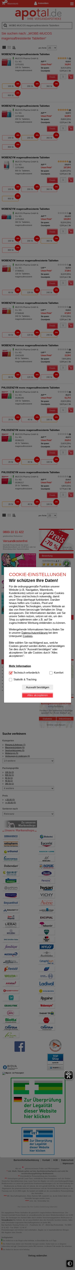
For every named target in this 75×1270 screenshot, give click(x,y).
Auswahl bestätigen (37, 687)
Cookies (28, 635)
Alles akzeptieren (37, 695)
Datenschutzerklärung (34, 632)
